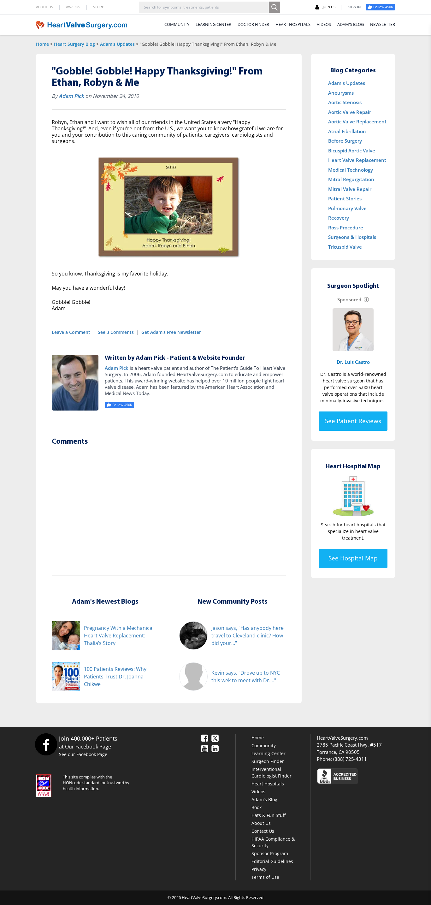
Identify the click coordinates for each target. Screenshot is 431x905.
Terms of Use (265, 877)
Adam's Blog (264, 799)
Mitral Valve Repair (349, 189)
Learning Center (268, 753)
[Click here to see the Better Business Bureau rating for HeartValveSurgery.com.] (372, 776)
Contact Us (262, 831)
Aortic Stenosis (345, 102)
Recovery (338, 218)
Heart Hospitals (267, 784)
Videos (258, 792)
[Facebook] (46, 744)
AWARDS (73, 6)
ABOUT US (44, 6)
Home (42, 44)
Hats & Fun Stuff (268, 815)
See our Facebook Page (83, 754)
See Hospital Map (353, 558)
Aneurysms (341, 93)
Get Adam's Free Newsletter (171, 332)
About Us (261, 823)
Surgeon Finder (267, 761)
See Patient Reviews (353, 421)
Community (263, 745)
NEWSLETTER (382, 24)
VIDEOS (324, 24)
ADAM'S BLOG (350, 24)
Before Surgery (345, 141)
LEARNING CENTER (213, 24)
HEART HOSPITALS (292, 24)
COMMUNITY (176, 24)
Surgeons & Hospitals (352, 237)
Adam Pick (71, 95)
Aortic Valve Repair (349, 112)
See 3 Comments (116, 332)
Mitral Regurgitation (351, 179)
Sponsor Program (269, 853)
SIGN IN (354, 6)
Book (256, 807)
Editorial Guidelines (272, 861)
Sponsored (349, 299)
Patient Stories (345, 198)
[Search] (274, 7)
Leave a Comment (71, 332)
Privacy (258, 869)
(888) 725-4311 (350, 759)
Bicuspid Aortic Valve (351, 150)
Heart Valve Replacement (357, 160)
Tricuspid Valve (345, 247)
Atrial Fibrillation (347, 131)
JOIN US (329, 6)
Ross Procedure (345, 227)
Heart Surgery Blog (74, 44)
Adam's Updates (117, 44)
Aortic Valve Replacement (357, 121)
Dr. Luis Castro (353, 362)
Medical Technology (350, 170)
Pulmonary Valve (347, 208)
